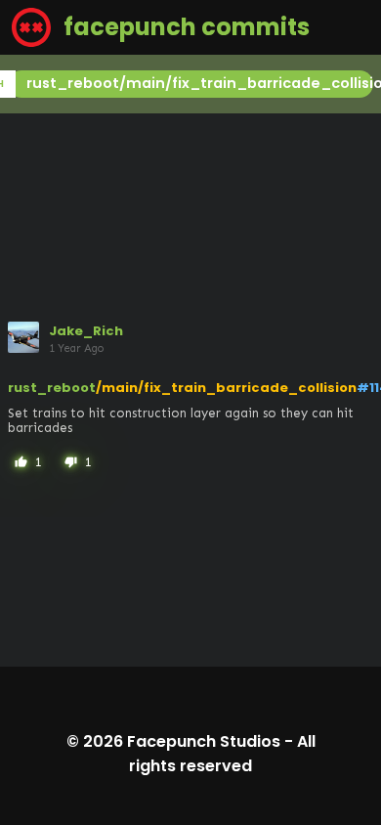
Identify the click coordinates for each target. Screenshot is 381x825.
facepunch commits (184, 27)
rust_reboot (52, 387)
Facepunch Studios (203, 741)
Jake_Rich (86, 331)
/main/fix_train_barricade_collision (226, 387)
